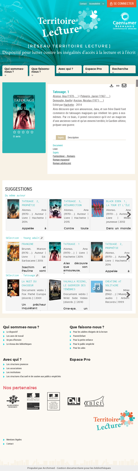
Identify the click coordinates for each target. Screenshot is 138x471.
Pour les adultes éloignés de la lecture (90, 331)
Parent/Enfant (79, 335)
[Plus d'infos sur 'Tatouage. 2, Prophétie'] (13, 209)
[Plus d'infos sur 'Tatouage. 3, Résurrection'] (55, 208)
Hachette (69, 105)
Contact (9, 443)
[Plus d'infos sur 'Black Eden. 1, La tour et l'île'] (97, 208)
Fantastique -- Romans (64, 156)
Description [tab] (73, 137)
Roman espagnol (61, 159)
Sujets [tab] (61, 137)
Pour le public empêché (83, 344)
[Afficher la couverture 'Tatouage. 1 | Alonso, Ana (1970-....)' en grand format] (24, 111)
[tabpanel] (89, 154)
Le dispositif (12, 331)
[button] (15, 70)
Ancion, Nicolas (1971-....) (89, 100)
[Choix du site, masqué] (103, 3)
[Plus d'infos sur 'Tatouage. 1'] (55, 251)
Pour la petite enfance (83, 339)
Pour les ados (79, 347)
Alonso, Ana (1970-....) (66, 96)
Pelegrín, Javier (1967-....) (95, 96)
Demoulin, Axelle (62, 100)
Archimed (49, 468)
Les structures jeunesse (17, 364)
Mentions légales (14, 439)
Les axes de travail (15, 335)
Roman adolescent (62, 163)
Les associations (14, 368)
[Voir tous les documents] (42, 238)
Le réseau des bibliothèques (19, 344)
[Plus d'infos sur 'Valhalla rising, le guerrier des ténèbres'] (55, 290)
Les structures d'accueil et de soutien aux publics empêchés (33, 376)
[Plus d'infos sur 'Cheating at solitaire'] (97, 286)
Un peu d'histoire (13, 339)
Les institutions (13, 372)
